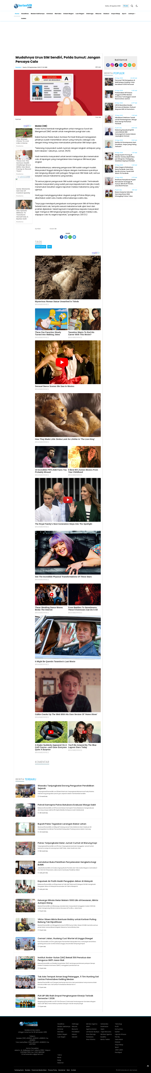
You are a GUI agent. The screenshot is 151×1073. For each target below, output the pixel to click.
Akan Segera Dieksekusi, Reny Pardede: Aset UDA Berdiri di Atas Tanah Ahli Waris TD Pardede (124, 170)
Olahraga (89, 14)
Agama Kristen (91, 1029)
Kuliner (117, 1032)
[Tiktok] (116, 65)
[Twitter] (121, 65)
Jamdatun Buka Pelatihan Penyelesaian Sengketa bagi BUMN (67, 863)
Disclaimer (61, 1070)
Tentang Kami (19, 1070)
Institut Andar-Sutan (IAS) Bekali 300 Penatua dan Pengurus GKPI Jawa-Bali (64, 959)
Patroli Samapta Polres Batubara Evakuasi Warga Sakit (67, 804)
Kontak (73, 1070)
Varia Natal (119, 1039)
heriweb (134, 1070)
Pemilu (117, 1037)
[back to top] (148, 1066)
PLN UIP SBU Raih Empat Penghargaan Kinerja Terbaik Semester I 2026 (65, 997)
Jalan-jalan (119, 1050)
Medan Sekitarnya (37, 14)
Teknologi (118, 1024)
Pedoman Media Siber (39, 1070)
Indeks (23, 18)
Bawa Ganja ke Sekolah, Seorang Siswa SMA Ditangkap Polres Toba (124, 194)
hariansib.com (125, 1070)
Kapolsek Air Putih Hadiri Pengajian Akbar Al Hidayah (65, 881)
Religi (59, 1060)
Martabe (58, 14)
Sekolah (74, 1037)
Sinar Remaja (91, 1034)
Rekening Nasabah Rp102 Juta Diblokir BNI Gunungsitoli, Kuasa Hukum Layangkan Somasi (125, 133)
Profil (116, 1026)
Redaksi (18, 67)
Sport (124, 14)
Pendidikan (76, 1032)
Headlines (25, 14)
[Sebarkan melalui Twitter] (66, 237)
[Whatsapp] (129, 65)
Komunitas (119, 1029)
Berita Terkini (105, 1039)
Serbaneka (104, 1024)
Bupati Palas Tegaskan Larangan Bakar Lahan (62, 823)
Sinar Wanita (90, 1039)
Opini (102, 1029)
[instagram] (112, 65)
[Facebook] (108, 65)
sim (49, 247)
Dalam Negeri (68, 14)
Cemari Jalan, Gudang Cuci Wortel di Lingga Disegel (65, 938)
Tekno (59, 1055)
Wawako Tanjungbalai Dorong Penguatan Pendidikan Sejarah (66, 787)
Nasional (60, 1063)
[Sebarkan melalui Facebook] (61, 237)
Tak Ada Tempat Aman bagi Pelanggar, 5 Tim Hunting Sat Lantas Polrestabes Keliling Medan (68, 978)
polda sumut (40, 247)
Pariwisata (89, 1037)
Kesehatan (104, 1026)
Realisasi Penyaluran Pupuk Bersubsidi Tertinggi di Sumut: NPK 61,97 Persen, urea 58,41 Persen (125, 183)
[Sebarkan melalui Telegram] (74, 237)
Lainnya (131, 14)
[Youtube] (125, 65)
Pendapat (118, 1052)
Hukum (74, 1034)
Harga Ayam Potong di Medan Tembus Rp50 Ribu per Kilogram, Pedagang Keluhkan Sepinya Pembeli (125, 158)
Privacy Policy (52, 1070)
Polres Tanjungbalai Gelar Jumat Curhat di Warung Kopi (67, 843)
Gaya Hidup (115, 14)
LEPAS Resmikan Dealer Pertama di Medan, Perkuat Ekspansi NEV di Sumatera (125, 107)
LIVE (126, 6)
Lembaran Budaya (92, 1032)
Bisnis (59, 1057)
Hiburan (98, 14)
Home (17, 14)
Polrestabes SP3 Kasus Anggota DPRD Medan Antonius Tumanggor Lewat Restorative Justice (125, 96)
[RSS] (134, 65)
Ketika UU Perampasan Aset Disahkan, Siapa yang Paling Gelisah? (125, 144)
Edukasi (106, 14)
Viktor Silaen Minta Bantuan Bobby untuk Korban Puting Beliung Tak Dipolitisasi (67, 920)
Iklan (68, 1070)
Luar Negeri (80, 14)
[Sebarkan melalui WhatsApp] (70, 237)
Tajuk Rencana (106, 1032)
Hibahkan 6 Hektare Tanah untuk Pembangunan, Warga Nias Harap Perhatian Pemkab (126, 121)
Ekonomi (75, 1029)
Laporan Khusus (120, 1034)
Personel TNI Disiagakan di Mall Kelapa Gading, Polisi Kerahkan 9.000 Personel (125, 82)
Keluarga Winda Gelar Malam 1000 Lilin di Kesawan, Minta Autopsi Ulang (68, 901)
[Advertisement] (75, 37)
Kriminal (50, 14)
